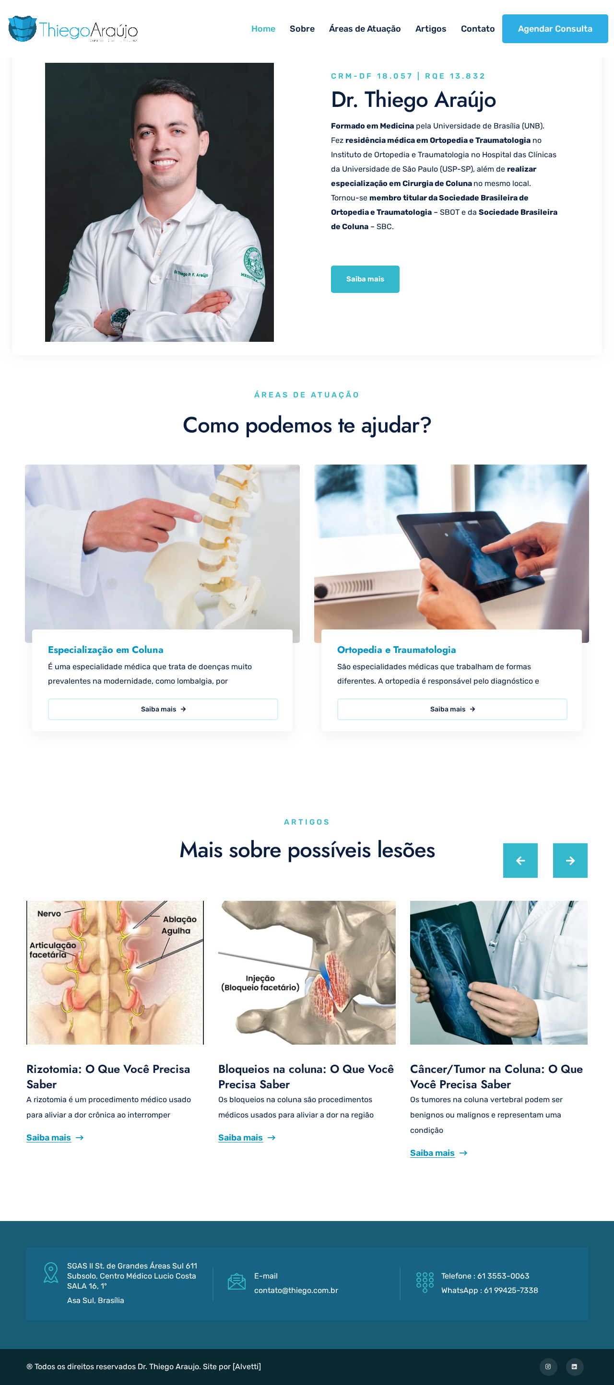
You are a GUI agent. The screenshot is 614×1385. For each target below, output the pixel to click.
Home (263, 28)
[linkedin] (575, 1367)
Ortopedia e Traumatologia (396, 650)
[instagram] (548, 1367)
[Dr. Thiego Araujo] (73, 29)
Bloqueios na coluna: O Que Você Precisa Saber (306, 1076)
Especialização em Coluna (106, 650)
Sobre (302, 28)
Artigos (431, 28)
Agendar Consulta (555, 28)
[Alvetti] (247, 1366)
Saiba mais (159, 709)
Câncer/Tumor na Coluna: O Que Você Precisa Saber (496, 1076)
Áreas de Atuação (365, 28)
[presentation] (520, 860)
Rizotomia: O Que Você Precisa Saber (108, 1076)
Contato (478, 28)
